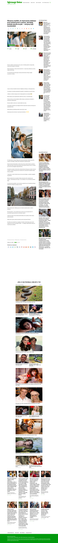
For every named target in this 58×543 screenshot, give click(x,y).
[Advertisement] (29, 13)
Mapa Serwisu (25, 537)
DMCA (22, 537)
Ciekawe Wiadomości (26, 2)
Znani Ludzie (33, 2)
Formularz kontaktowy (31, 537)
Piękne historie (17, 239)
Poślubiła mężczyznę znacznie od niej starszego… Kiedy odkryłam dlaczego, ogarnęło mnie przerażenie (45, 512)
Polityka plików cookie (17, 537)
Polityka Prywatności (10, 537)
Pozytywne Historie (45, 2)
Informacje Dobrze (14, 2)
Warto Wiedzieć (38, 2)
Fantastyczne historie (11, 239)
